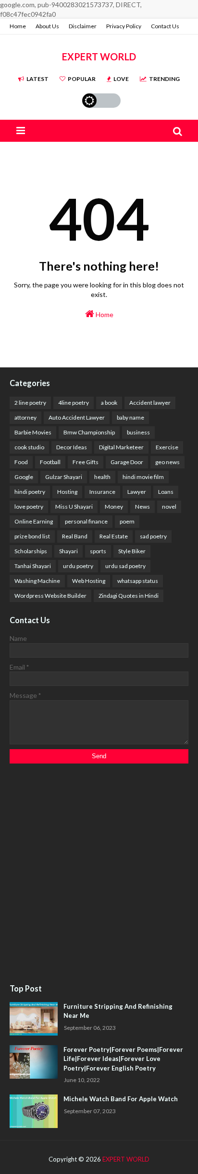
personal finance (86, 521)
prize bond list (32, 536)
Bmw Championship (89, 432)
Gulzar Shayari (63, 476)
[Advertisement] (99, 874)
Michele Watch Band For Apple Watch (120, 1099)
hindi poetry (29, 491)
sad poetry (153, 536)
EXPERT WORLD (99, 56)
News (142, 506)
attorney (25, 417)
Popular (82, 78)
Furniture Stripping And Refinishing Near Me (118, 1011)
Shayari (68, 551)
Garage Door (127, 462)
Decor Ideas (71, 447)
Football (50, 462)
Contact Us (165, 26)
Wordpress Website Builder (50, 595)
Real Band (74, 536)
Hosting (67, 491)
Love (121, 78)
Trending (164, 78)
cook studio (29, 447)
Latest (37, 78)
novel (169, 506)
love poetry (28, 506)
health (102, 476)
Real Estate (113, 536)
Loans (165, 491)
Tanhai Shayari (32, 566)
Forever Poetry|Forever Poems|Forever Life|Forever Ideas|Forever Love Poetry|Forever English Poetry (123, 1059)
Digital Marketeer (121, 447)
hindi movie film (143, 476)
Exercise (167, 447)
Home (18, 26)
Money (114, 506)
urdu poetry (78, 566)
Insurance (102, 491)
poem (127, 521)
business (138, 432)
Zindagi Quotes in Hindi (129, 595)
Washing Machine (37, 580)
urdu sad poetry (125, 566)
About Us (47, 26)
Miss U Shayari (74, 506)
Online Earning (33, 521)
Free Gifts (86, 462)
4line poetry (73, 402)
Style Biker (132, 551)
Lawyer (136, 491)
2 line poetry (30, 402)
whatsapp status (137, 580)
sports (98, 551)
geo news (167, 462)
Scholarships (30, 551)
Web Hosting (88, 580)
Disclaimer (83, 26)
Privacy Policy (123, 26)
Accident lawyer (150, 402)
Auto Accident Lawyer (77, 417)
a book (109, 402)
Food (21, 462)
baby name (130, 417)
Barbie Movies (32, 432)
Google (23, 476)
